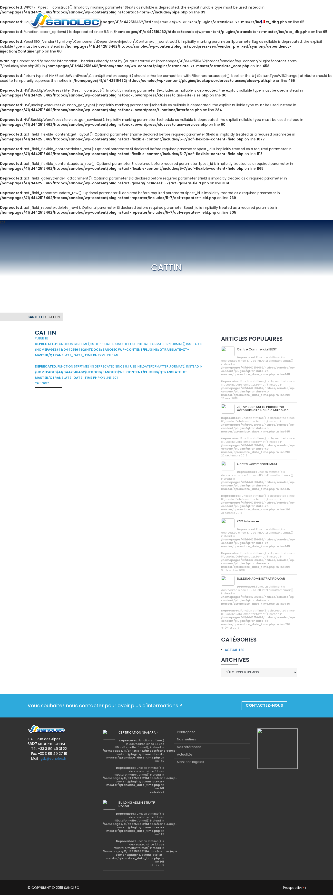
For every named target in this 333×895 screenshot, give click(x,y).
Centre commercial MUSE (257, 464)
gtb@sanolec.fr (53, 758)
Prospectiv (294, 887)
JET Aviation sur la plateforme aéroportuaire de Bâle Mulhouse (263, 408)
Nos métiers (161, 22)
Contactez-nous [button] (264, 705)
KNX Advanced (248, 521)
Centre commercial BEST (257, 349)
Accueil (117, 22)
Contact (234, 22)
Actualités (214, 22)
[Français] (263, 21)
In (274, 22)
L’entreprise (137, 22)
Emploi (250, 22)
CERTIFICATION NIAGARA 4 (138, 732)
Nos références (188, 22)
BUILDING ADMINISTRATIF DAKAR (261, 578)
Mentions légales (190, 761)
